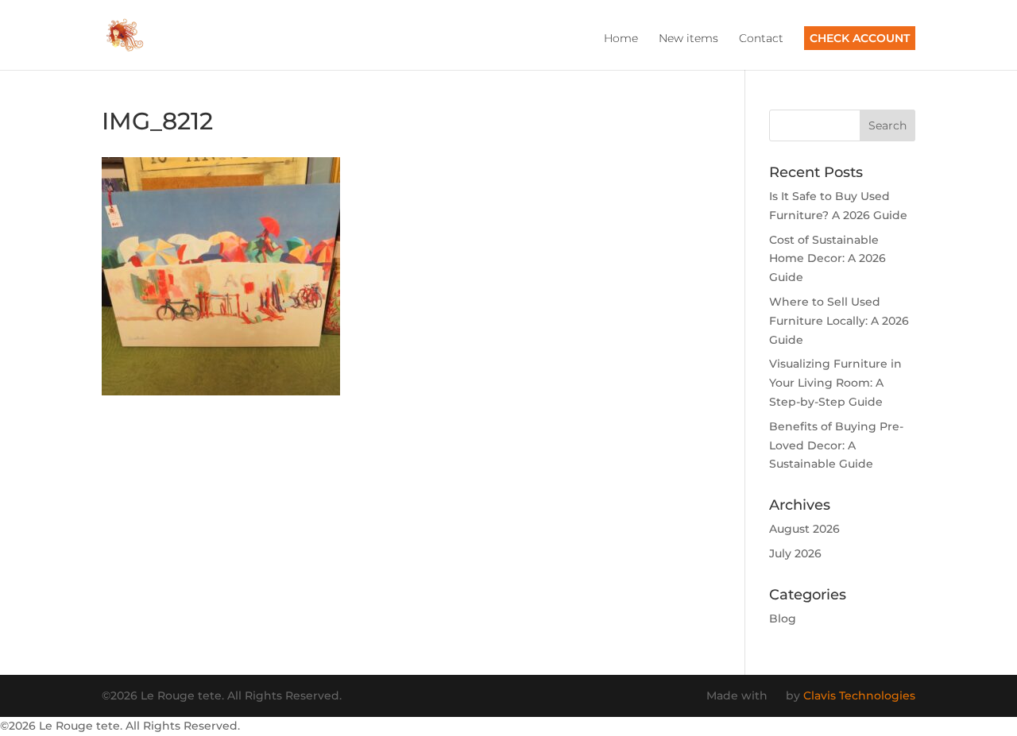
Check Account (860, 38)
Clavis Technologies (859, 695)
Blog (782, 618)
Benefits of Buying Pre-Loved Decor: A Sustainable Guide (836, 445)
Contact (761, 39)
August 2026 (804, 529)
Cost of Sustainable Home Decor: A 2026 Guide (827, 259)
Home (621, 39)
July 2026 (795, 553)
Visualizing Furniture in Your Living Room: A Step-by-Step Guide (835, 382)
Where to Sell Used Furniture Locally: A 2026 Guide (839, 321)
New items (688, 39)
